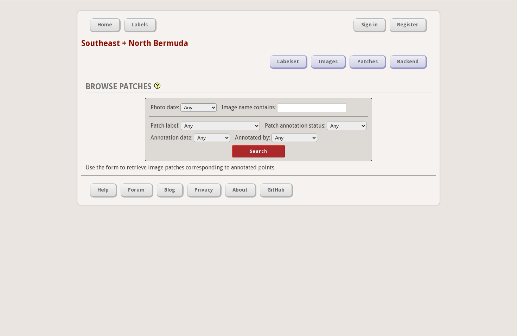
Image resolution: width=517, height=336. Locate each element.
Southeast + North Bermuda (134, 43)
